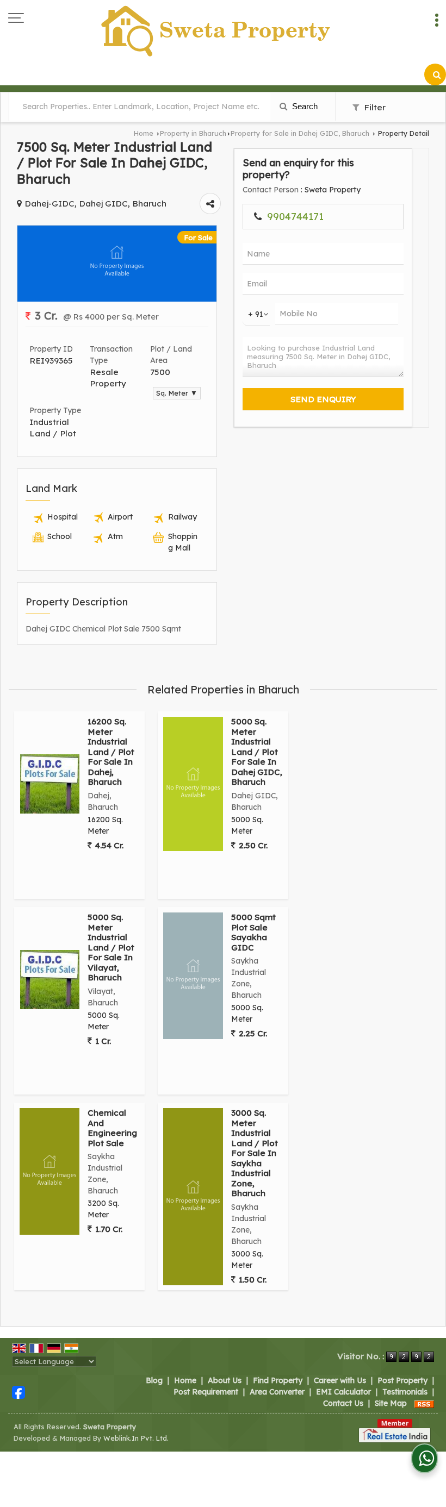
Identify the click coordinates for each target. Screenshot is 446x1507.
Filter (374, 107)
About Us (224, 1380)
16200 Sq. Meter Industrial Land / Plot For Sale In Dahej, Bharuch (111, 751)
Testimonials (405, 1392)
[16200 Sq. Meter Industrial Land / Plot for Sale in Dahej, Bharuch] (49, 784)
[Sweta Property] (216, 32)
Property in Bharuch (193, 133)
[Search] (435, 74)
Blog (154, 1380)
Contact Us (343, 1403)
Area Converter (277, 1392)
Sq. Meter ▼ (176, 393)
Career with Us (340, 1380)
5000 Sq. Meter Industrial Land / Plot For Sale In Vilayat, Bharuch (111, 947)
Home (143, 133)
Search (304, 106)
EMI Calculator (343, 1392)
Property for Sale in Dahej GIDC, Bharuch (300, 133)
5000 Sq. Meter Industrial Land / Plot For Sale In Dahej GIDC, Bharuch (256, 751)
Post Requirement (206, 1392)
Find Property (277, 1380)
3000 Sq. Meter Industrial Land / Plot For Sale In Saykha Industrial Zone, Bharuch (254, 1153)
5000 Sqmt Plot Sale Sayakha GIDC (253, 932)
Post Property (402, 1380)
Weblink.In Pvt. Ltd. (136, 1438)
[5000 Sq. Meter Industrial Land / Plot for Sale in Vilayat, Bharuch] (49, 979)
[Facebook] (18, 1392)
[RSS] (424, 1403)
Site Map (391, 1403)
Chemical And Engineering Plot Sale (112, 1128)
